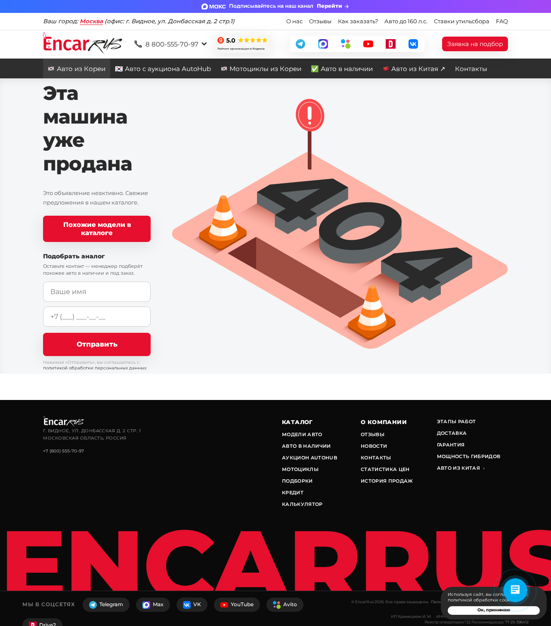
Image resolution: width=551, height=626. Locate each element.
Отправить (97, 344)
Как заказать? (358, 21)
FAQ (502, 21)
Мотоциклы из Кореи (265, 69)
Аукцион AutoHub (309, 458)
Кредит (292, 493)
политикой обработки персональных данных (94, 368)
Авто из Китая (461, 468)
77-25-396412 (517, 622)
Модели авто (302, 434)
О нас (294, 21)
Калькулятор (302, 504)
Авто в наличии (306, 446)
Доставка (452, 433)
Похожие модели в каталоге (97, 228)
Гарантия (451, 445)
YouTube (242, 604)
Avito (290, 604)
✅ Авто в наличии (342, 69)
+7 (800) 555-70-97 (63, 451)
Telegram (111, 604)
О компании (384, 421)
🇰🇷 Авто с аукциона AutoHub (163, 69)
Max (158, 604)
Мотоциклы (300, 469)
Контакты (471, 69)
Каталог (297, 421)
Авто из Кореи (81, 69)
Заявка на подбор (475, 44)
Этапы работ (456, 421)
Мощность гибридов (469, 456)
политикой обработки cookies (482, 600)
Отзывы (320, 21)
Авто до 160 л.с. (405, 21)
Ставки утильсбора (461, 21)
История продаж (387, 481)
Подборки (297, 481)
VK (197, 604)
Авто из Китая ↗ (418, 69)
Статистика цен (385, 469)
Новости (374, 446)
